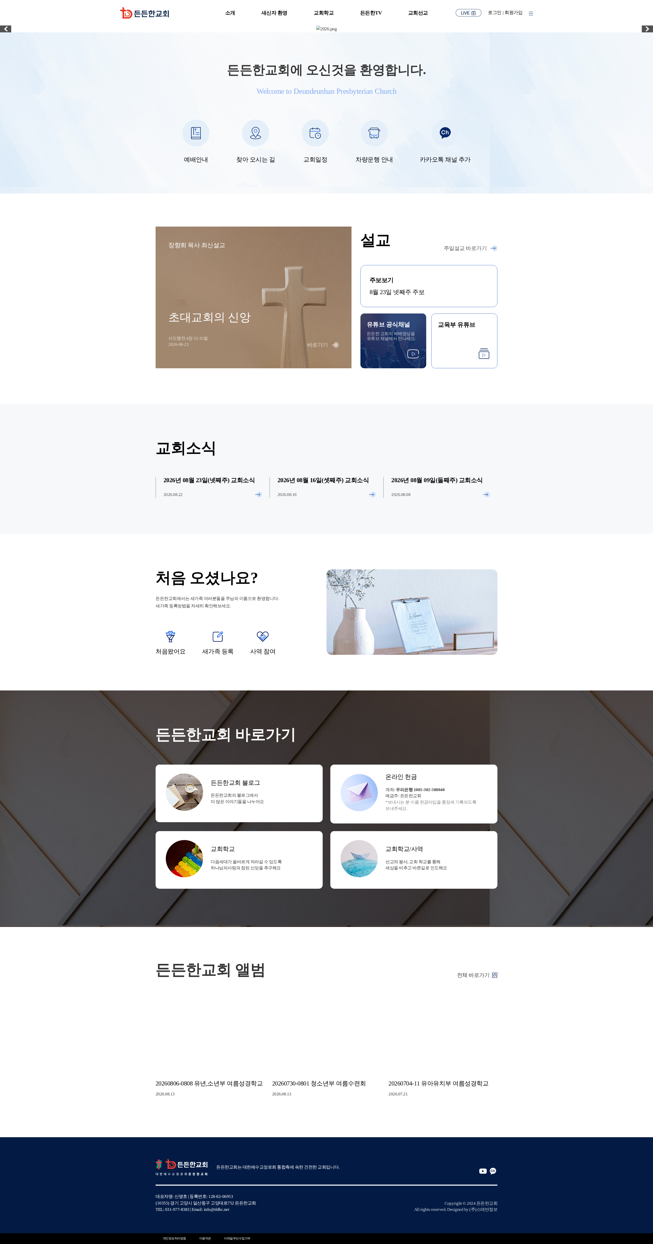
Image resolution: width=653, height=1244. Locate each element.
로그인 (494, 12)
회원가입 (513, 12)
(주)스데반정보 (483, 1209)
